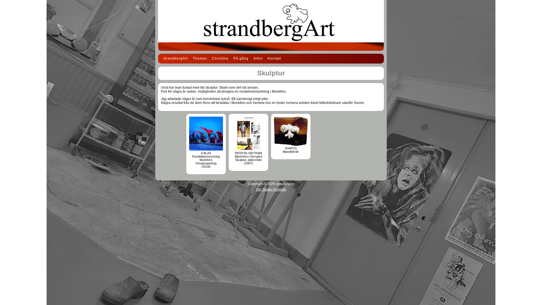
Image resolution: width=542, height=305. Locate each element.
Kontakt (274, 58)
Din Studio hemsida (271, 189)
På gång (240, 58)
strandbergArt (175, 58)
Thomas (200, 58)
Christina (220, 58)
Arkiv (258, 58)
